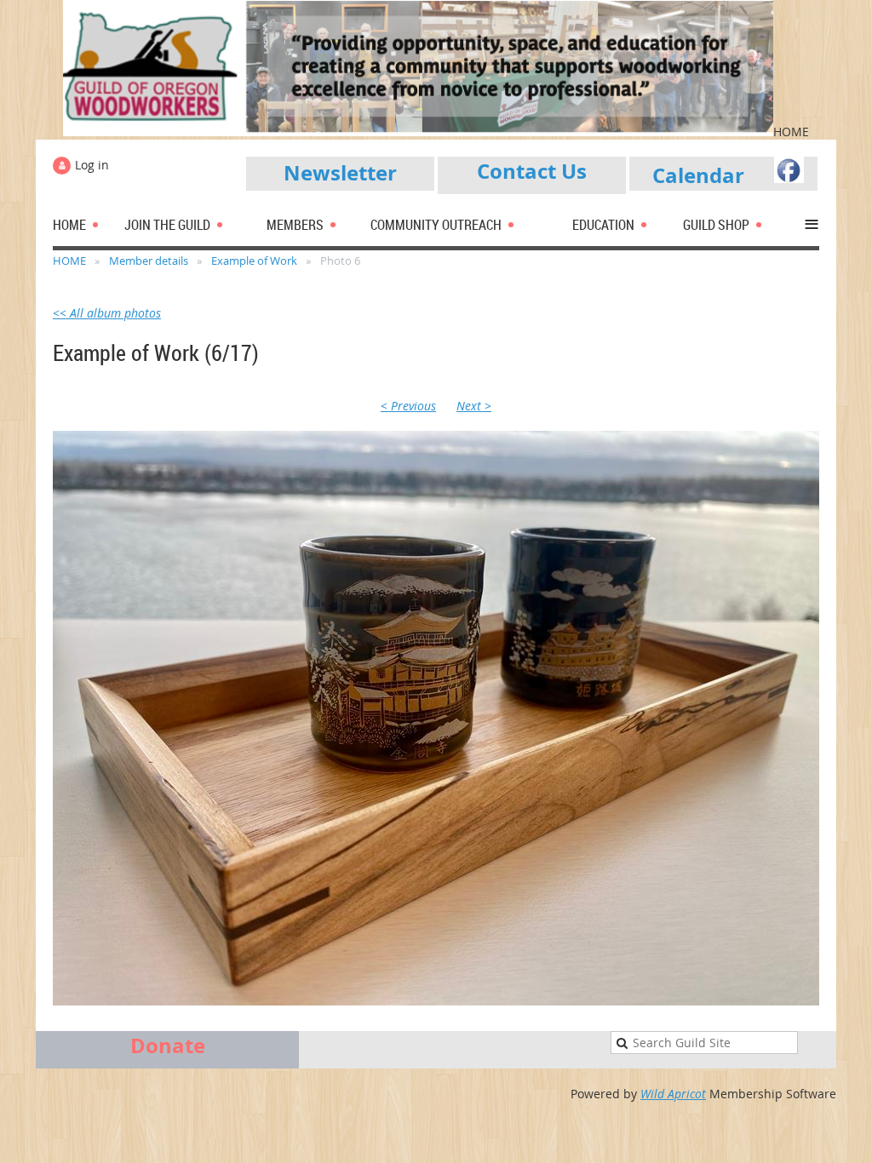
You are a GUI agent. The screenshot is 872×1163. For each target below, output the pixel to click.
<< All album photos (107, 313)
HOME (69, 260)
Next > (473, 406)
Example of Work (254, 260)
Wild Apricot (673, 1094)
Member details (148, 260)
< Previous (408, 406)
